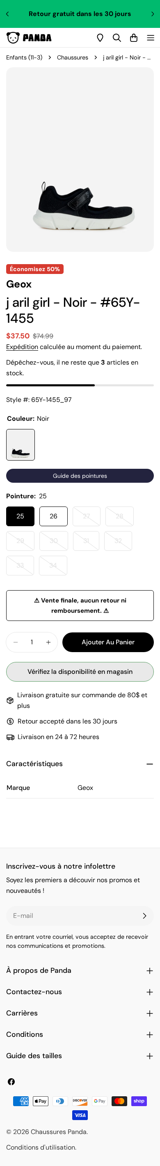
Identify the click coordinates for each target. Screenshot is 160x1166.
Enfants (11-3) (24, 57)
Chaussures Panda (59, 1131)
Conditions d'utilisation (40, 1147)
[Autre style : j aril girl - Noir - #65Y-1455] (20, 445)
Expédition (22, 346)
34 (58, 568)
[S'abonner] (144, 915)
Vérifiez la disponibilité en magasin (80, 671)
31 (91, 543)
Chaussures (72, 57)
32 (123, 543)
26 (53, 516)
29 (25, 543)
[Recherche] (117, 38)
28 (125, 519)
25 (20, 516)
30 (59, 543)
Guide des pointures (80, 475)
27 (92, 519)
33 (25, 568)
